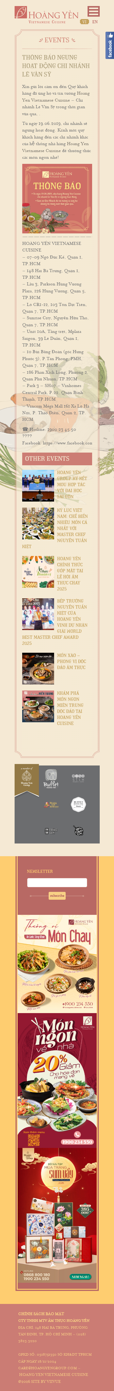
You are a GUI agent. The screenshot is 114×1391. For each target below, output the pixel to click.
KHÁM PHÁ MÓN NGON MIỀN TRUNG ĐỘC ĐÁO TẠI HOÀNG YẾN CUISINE (70, 708)
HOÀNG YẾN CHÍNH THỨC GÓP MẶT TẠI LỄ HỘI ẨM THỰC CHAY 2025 (70, 574)
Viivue (54, 1381)
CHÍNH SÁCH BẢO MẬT (41, 1313)
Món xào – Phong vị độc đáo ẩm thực (71, 661)
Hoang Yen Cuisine (46, 14)
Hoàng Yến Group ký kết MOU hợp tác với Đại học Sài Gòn (72, 485)
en (95, 22)
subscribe (57, 895)
